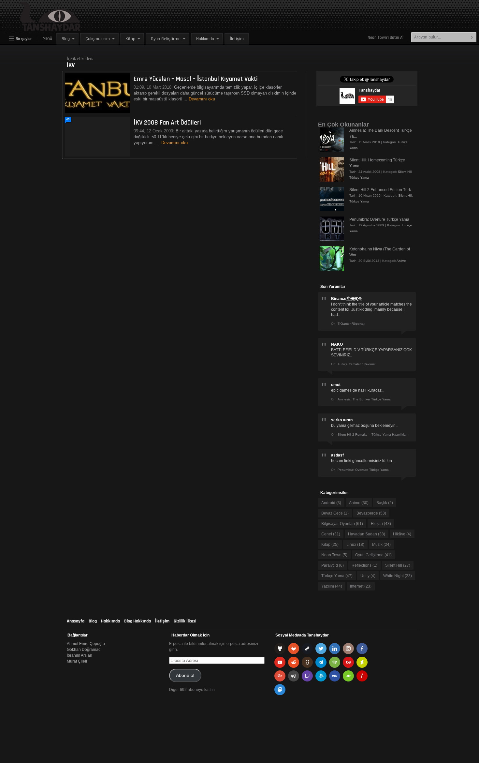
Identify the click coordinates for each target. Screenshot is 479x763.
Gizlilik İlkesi (185, 621)
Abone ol (185, 675)
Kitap (130, 39)
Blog (66, 39)
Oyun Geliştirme (166, 39)
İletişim (237, 39)
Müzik (381, 544)
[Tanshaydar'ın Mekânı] (34, 28)
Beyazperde (371, 513)
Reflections (364, 565)
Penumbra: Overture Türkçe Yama (379, 219)
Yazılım (331, 586)
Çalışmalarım (97, 39)
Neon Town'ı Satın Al (385, 37)
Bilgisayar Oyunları (342, 523)
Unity (367, 576)
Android (331, 503)
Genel (330, 534)
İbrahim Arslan (79, 655)
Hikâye (402, 534)
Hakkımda (205, 39)
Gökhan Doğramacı (84, 649)
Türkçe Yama (359, 177)
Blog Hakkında (137, 621)
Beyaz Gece (335, 513)
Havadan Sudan (366, 534)
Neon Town (334, 555)
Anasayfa (75, 621)
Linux (355, 544)
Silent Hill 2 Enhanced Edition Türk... (381, 189)
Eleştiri (381, 523)
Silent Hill (405, 171)
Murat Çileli (77, 661)
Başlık (384, 503)
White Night (397, 576)
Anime (401, 260)
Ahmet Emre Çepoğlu (86, 643)
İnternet (360, 586)
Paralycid (332, 565)
